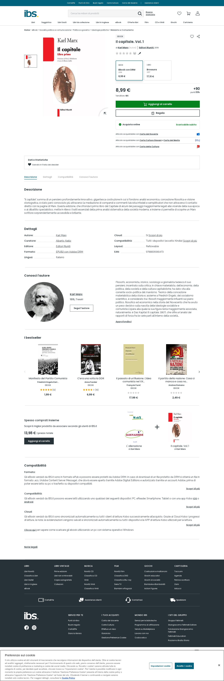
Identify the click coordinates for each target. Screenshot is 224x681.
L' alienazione (134, 446)
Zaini (176, 584)
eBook (27, 588)
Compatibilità (65, 176)
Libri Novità (29, 571)
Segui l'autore (81, 308)
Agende (178, 575)
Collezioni (58, 584)
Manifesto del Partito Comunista (48, 378)
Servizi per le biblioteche (145, 620)
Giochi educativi (152, 575)
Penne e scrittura (182, 580)
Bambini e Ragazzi (123, 588)
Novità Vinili (89, 584)
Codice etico (141, 637)
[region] (112, 665)
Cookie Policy (68, 677)
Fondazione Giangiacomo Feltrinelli (180, 630)
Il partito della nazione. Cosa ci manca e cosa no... (176, 380)
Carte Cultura (112, 3)
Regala (160, 113)
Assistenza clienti (152, 3)
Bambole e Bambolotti (154, 584)
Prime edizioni (60, 571)
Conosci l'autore (88, 176)
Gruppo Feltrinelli (175, 620)
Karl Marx (123, 47)
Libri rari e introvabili (63, 575)
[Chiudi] (219, 665)
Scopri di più (155, 235)
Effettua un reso (108, 629)
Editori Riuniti (146, 47)
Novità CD (88, 571)
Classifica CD (90, 575)
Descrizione (30, 176)
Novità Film (119, 571)
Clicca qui (30, 529)
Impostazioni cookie (160, 665)
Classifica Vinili (91, 588)
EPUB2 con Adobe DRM (69, 251)
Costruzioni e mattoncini (155, 571)
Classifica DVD (121, 575)
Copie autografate (63, 580)
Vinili (86, 580)
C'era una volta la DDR (90, 378)
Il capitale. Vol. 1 (180, 446)
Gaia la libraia (75, 633)
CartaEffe (71, 3)
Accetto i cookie (184, 665)
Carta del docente (129, 3)
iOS (195, 498)
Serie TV (117, 584)
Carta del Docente (149, 134)
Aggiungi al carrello (160, 104)
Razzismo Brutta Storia (178, 640)
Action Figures (150, 588)
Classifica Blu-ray (122, 580)
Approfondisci (124, 321)
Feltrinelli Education (177, 636)
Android (28, 501)
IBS (126, 95)
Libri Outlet (29, 580)
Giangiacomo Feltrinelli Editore (182, 624)
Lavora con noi (142, 633)
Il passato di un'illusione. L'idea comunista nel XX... (133, 380)
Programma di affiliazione (147, 624)
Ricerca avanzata (150, 13)
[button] (140, 13)
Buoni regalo (98, 3)
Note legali (30, 547)
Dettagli (47, 176)
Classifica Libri (31, 575)
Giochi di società (152, 580)
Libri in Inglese (30, 584)
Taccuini (178, 571)
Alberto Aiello (63, 240)
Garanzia (105, 633)
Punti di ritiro (84, 3)
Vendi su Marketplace (145, 629)
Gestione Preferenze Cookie (113, 637)
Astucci (177, 588)
